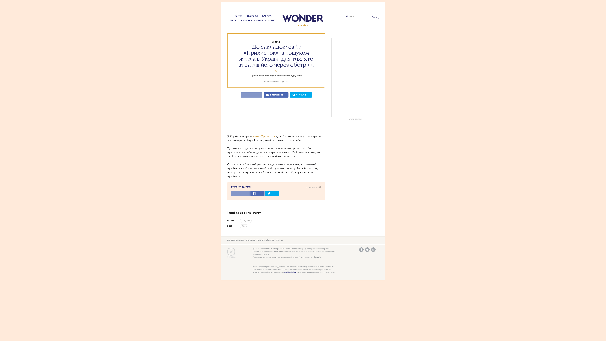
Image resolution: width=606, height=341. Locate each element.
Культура (246, 20)
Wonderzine (231, 252)
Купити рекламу (355, 119)
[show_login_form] (374, 17)
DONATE (272, 20)
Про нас (279, 240)
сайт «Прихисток (264, 136)
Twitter (367, 249)
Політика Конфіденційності (260, 240)
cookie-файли (290, 272)
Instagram (373, 249)
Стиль (260, 20)
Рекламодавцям (235, 240)
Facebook (361, 249)
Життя (238, 16)
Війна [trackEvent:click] (244, 226)
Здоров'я (252, 16)
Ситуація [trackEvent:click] (246, 221)
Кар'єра (267, 16)
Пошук (351, 16)
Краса (233, 20)
